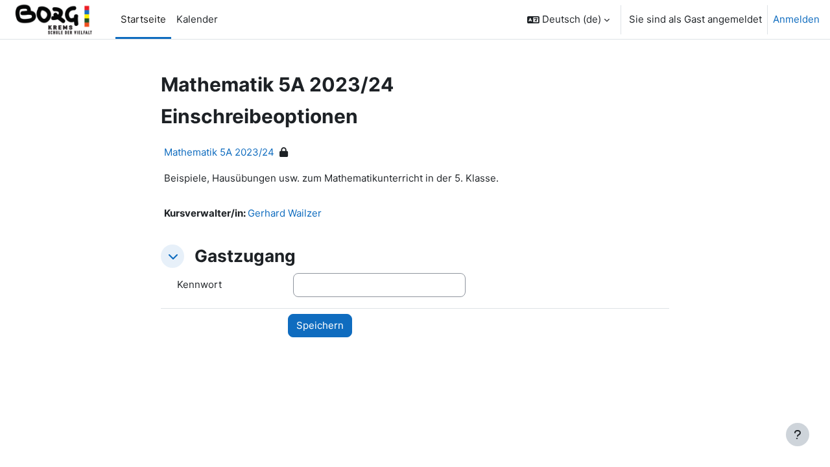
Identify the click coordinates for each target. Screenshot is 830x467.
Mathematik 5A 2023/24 (219, 152)
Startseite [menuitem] (143, 19)
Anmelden (796, 19)
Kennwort (199, 284)
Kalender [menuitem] (197, 19)
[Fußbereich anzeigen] (797, 434)
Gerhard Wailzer (285, 213)
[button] (568, 19)
